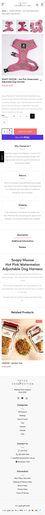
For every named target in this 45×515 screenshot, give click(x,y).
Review (22, 247)
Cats (22, 434)
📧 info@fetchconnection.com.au (22, 458)
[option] (9, 26)
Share (2, 157)
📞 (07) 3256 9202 (22, 454)
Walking (23, 415)
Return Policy (22, 485)
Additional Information (22, 241)
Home (4, 11)
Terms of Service (22, 493)
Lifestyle (23, 430)
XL (4, 122)
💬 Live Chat (22, 450)
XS (14, 116)
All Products (22, 412)
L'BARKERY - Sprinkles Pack (12, 363)
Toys (22, 423)
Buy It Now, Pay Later (22, 478)
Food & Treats (22, 419)
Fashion (22, 426)
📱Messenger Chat (22, 462)
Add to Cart (25, 131)
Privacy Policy (23, 489)
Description (22, 235)
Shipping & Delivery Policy (22, 482)
